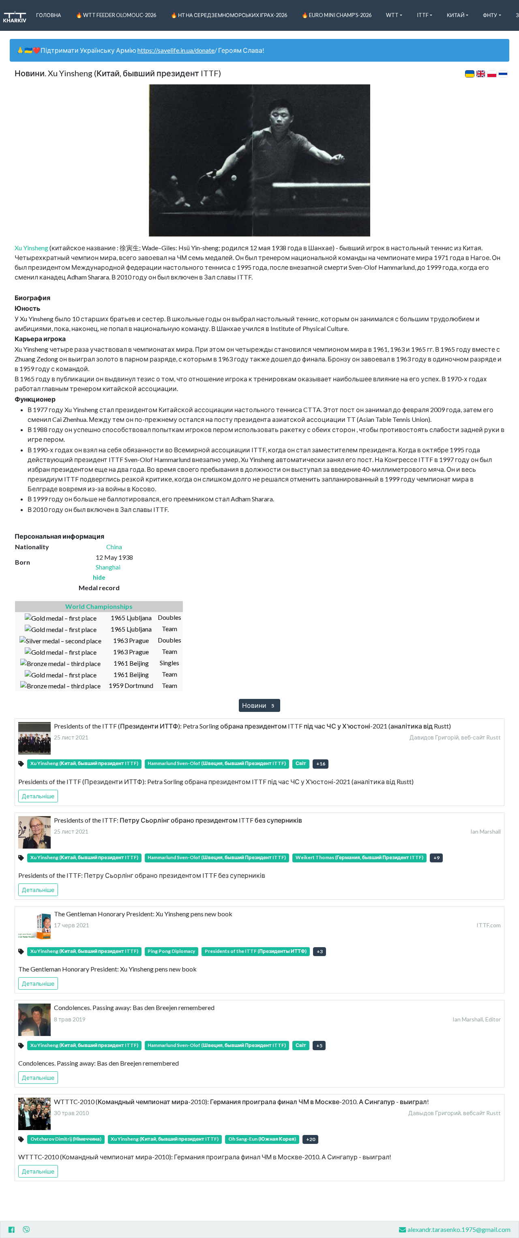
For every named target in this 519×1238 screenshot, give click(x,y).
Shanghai (108, 567)
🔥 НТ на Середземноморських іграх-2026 (229, 15)
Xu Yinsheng (31, 247)
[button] (99, 577)
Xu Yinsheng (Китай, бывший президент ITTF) (84, 763)
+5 (319, 1045)
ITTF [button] (423, 15)
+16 (320, 764)
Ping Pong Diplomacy (171, 951)
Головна (48, 15)
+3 (320, 951)
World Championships (99, 606)
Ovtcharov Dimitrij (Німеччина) (65, 1139)
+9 (436, 858)
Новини (258, 705)
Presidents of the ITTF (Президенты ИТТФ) (256, 951)
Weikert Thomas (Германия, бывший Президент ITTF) (359, 857)
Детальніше (38, 796)
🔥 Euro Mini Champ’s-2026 (336, 15)
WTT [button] (392, 15)
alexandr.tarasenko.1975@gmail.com (458, 1229)
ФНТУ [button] (490, 15)
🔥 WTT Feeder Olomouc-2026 (116, 15)
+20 (310, 1139)
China (114, 546)
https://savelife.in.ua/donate (175, 50)
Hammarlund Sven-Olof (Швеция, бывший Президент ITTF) (217, 763)
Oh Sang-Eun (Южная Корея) (262, 1139)
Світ (301, 763)
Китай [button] (456, 15)
